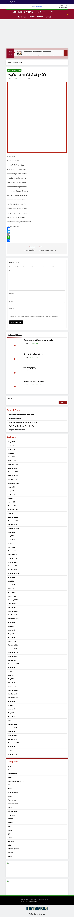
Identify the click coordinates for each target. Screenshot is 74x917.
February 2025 (13, 509)
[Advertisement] (37, 34)
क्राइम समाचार (11, 815)
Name (11, 293)
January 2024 (12, 558)
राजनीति (10, 837)
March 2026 (12, 460)
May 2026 (11, 453)
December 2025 (13, 472)
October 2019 (12, 739)
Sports (40, 17)
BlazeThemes (33, 901)
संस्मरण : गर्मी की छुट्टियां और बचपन (34, 354)
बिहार (9, 826)
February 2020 (13, 724)
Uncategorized (13, 804)
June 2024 (11, 540)
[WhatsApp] (37, 237)
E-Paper (32, 17)
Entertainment (12, 774)
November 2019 (13, 735)
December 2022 (13, 607)
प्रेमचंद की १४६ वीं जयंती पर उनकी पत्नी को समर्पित (38, 340)
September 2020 (13, 698)
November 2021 (13, 656)
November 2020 (13, 690)
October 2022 (12, 615)
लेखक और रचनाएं (40, 12)
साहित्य (19, 70)
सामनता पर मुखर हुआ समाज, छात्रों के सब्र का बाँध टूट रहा (23, 422)
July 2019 (11, 750)
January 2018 (12, 754)
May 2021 (11, 679)
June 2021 (11, 675)
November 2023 (13, 566)
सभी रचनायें (11, 841)
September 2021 (13, 664)
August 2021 (12, 667)
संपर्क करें (48, 17)
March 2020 (12, 720)
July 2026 (11, 445)
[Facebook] (37, 228)
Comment (12, 271)
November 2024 (13, 521)
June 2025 (11, 494)
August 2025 (12, 487)
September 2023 (13, 573)
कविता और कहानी (21, 17)
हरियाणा (10, 856)
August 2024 (12, 532)
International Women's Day (16, 781)
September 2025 (13, 483)
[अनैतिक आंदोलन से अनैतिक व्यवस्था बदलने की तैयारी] (19, 53)
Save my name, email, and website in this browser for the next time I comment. (34, 316)
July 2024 (11, 536)
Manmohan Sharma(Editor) (22, 12)
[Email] (37, 234)
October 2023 (12, 570)
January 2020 (12, 728)
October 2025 (12, 479)
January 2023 (12, 604)
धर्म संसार (10, 819)
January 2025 (12, 513)
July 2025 (11, 491)
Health (10, 777)
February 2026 (13, 464)
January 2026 (12, 468)
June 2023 (11, 585)
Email (11, 301)
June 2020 (11, 709)
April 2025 (11, 502)
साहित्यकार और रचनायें (13, 849)
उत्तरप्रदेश (10, 807)
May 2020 (11, 713)
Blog (9, 766)
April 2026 (11, 457)
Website (12, 309)
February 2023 (13, 600)
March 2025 (12, 506)
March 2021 (12, 686)
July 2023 (11, 581)
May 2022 (11, 634)
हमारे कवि (10, 853)
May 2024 (11, 543)
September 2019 (13, 743)
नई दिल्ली (10, 822)
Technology (12, 800)
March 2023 (12, 596)
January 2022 (12, 649)
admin (11, 79)
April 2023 (11, 592)
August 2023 (12, 577)
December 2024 (13, 517)
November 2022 (13, 611)
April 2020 (11, 716)
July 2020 (11, 705)
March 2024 (12, 551)
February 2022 (13, 645)
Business (11, 770)
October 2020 (12, 694)
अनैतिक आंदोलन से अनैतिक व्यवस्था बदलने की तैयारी (38, 52)
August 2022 (12, 622)
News (51, 12)
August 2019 (12, 747)
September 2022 (13, 619)
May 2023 (11, 588)
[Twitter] (37, 231)
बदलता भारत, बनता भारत (15, 418)
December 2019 (13, 731)
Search (9, 399)
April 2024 (11, 547)
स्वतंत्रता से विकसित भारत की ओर (17, 430)
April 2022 (11, 637)
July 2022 (11, 626)
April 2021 (11, 683)
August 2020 (12, 701)
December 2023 (13, 562)
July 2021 (11, 671)
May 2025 (11, 498)
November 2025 (13, 475)
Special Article (13, 792)
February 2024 (13, 555)
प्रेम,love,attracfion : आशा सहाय (34, 381)
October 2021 (12, 660)
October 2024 (12, 524)
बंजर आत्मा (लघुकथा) (30, 368)
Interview (11, 785)
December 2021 (13, 652)
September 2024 (13, 528)
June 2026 (11, 449)
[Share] (37, 240)
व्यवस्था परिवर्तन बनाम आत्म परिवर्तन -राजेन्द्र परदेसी (21, 415)
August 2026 (12, 442)
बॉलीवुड (10, 830)
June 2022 (11, 630)
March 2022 (12, 641)
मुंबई (9, 834)
